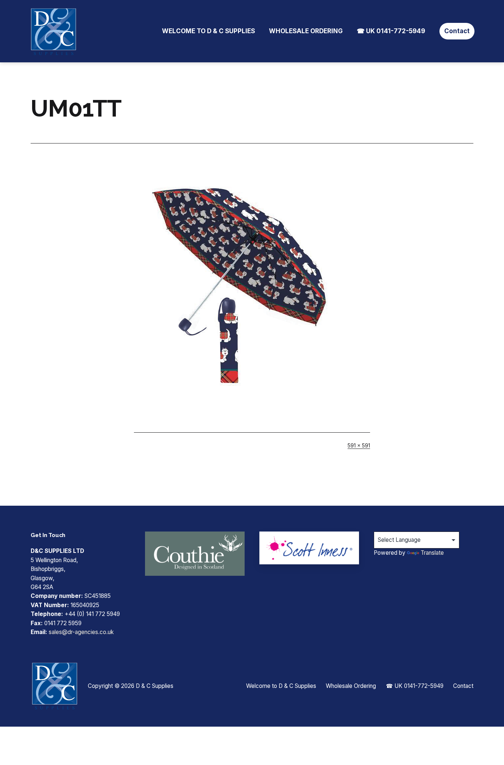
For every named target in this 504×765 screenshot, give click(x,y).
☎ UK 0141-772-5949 (391, 31)
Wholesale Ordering (306, 31)
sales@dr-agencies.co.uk (81, 632)
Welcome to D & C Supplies (208, 31)
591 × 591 (359, 445)
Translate (432, 552)
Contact (457, 31)
